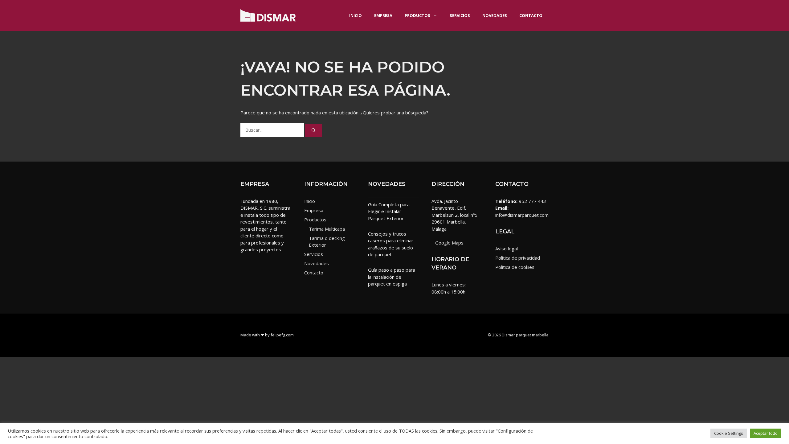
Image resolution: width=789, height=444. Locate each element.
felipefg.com (282, 335)
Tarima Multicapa (327, 229)
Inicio (355, 15)
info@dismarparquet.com (522, 215)
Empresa (383, 15)
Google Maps (449, 243)
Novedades (494, 15)
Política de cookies (514, 267)
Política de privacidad (517, 258)
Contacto (530, 15)
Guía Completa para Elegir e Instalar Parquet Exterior (389, 211)
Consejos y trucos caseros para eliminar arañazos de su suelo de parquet (390, 244)
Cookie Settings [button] (728, 433)
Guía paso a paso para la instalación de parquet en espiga (391, 277)
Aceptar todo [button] (766, 433)
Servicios (460, 15)
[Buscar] (313, 130)
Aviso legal (506, 248)
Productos (417, 15)
